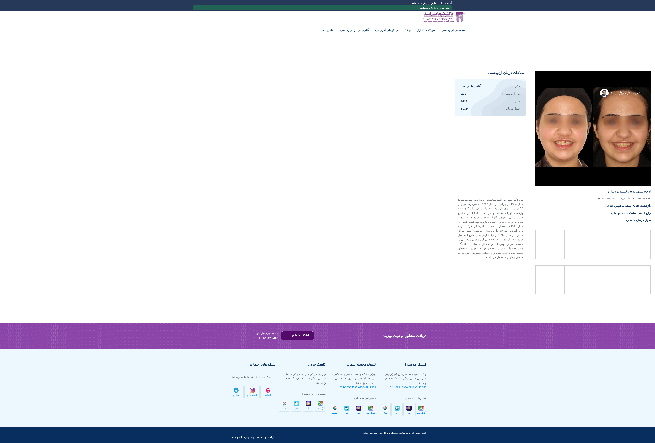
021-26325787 (349, 387)
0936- (361, 387)
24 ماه (465, 108)
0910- (412, 387)
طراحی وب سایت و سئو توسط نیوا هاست (252, 437)
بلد (409, 412)
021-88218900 (399, 387)
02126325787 (434, 7)
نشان (385, 412)
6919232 (370, 387)
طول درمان (513, 108)
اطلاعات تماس (300, 334)
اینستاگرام (252, 395)
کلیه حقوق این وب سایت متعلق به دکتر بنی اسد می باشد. (394, 432)
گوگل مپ (421, 412)
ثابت (463, 93)
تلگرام (236, 395)
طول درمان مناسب (638, 220)
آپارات (268, 395)
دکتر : (516, 86)
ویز (397, 412)
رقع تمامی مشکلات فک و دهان (631, 213)
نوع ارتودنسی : (511, 93)
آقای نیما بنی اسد (471, 86)
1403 (464, 101)
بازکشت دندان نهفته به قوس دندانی (628, 205)
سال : (516, 101)
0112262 (421, 387)
